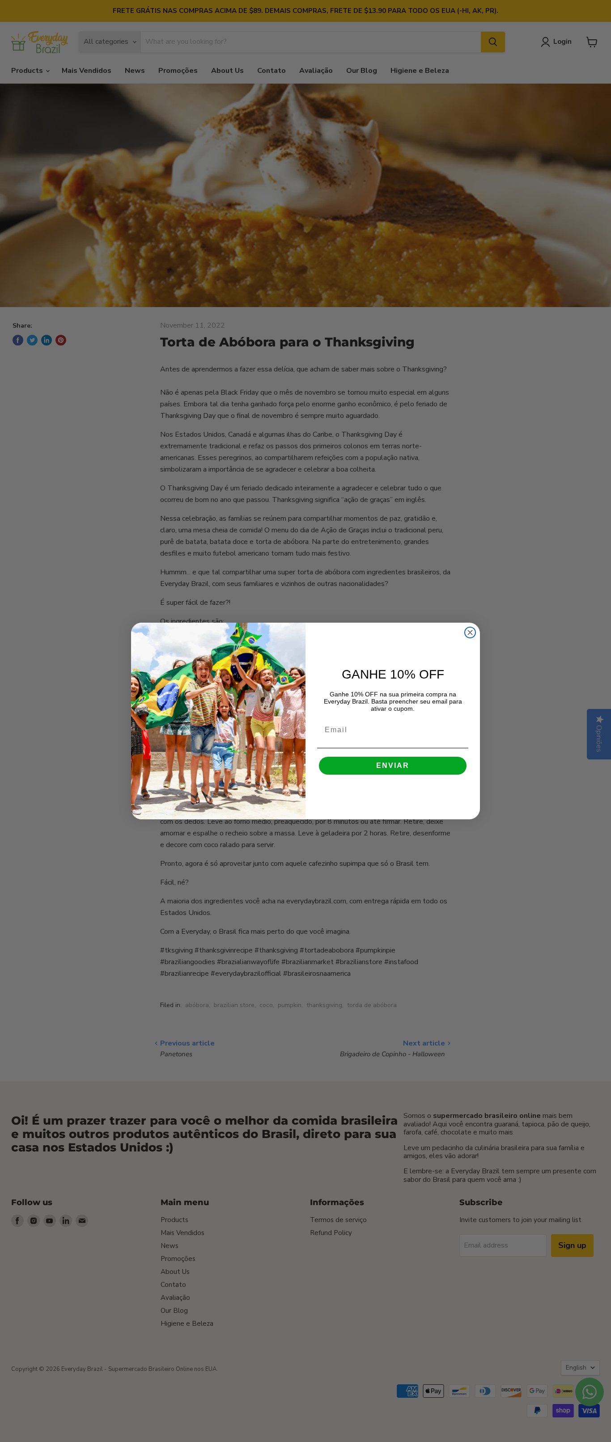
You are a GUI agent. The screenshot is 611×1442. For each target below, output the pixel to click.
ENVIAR (392, 765)
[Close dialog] (470, 632)
